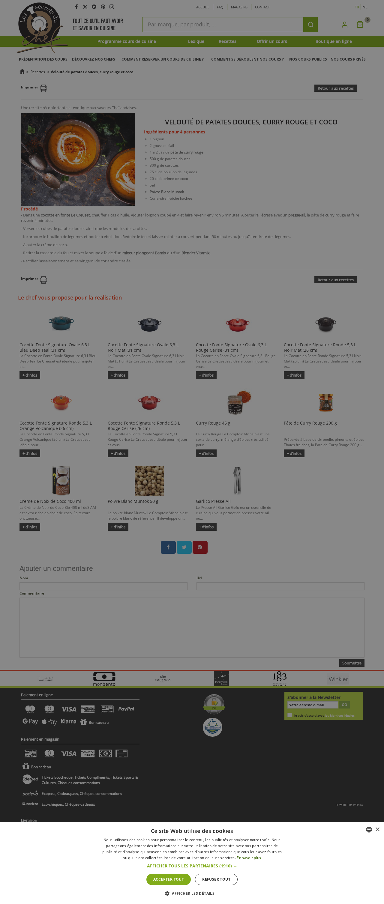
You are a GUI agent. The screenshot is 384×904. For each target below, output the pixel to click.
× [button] (377, 829)
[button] (192, 866)
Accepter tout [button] (168, 879)
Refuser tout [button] (216, 879)
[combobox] (369, 830)
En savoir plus (249, 857)
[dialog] (192, 863)
